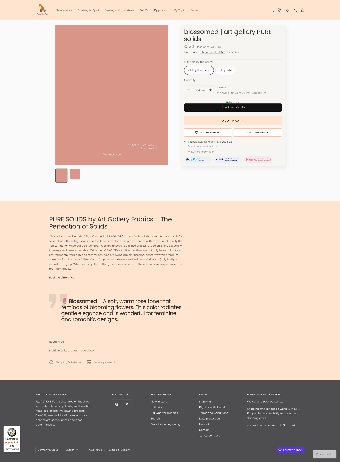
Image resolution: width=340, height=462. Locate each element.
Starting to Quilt (88, 10)
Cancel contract (209, 435)
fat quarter (226, 70)
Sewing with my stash (119, 10)
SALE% (143, 10)
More (194, 10)
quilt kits (156, 407)
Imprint (204, 424)
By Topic (179, 10)
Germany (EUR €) (48, 449)
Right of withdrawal (212, 407)
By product (161, 10)
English (70, 449)
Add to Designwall (258, 132)
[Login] (295, 10)
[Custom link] (280, 10)
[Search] (272, 10)
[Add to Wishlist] (208, 132)
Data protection (209, 418)
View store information (201, 151)
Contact (204, 430)
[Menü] (18, 428)
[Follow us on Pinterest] (127, 404)
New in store (64, 10)
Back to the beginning (165, 424)
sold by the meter (199, 70)
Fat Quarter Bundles (164, 413)
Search (155, 418)
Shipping (205, 401)
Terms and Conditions (213, 413)
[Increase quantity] (210, 90)
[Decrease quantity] (188, 90)
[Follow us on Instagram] (117, 404)
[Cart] (303, 10)
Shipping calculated (213, 52)
